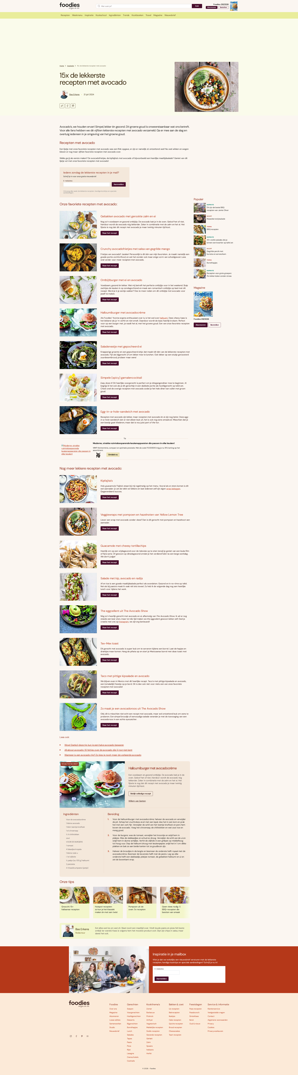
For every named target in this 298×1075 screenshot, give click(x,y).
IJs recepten (174, 1009)
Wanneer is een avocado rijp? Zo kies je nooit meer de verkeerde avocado (102, 754)
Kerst (191, 1020)
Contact (211, 1016)
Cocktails (131, 1061)
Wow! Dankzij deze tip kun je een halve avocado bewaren (94, 744)
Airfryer (149, 1020)
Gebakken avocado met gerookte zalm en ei (128, 216)
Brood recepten (175, 1027)
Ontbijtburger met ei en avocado (121, 280)
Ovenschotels (132, 1057)
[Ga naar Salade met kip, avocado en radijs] (78, 587)
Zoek (197, 6)
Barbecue (150, 1012)
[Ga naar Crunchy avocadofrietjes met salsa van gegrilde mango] (78, 257)
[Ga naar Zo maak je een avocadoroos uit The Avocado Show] (78, 717)
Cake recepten (175, 1020)
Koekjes (172, 1016)
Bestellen (223, 7)
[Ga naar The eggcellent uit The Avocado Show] (78, 619)
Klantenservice (214, 1009)
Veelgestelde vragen (216, 1012)
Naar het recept (109, 233)
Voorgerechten (133, 1012)
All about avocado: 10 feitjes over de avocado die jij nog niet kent (98, 749)
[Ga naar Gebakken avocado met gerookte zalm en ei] (78, 225)
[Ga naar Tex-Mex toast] (78, 652)
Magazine (113, 1012)
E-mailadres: (68, 181)
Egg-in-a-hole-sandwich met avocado (125, 411)
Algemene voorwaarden (218, 1020)
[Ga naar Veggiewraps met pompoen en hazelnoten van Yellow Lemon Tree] (78, 522)
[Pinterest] (82, 1036)
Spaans (149, 1046)
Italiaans (150, 1049)
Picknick (149, 1016)
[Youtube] (87, 1036)
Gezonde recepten (154, 1035)
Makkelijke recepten (154, 1027)
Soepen (130, 1009)
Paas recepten (195, 1009)
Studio (112, 1027)
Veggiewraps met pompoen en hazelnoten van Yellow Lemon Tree (142, 514)
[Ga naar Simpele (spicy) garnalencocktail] (78, 388)
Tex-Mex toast (109, 643)
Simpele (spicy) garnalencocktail (121, 377)
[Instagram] (71, 1036)
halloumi (164, 318)
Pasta (129, 1042)
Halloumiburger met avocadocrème (123, 312)
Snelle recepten (153, 1031)
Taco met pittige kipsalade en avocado (125, 676)
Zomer (149, 1009)
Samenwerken (115, 1023)
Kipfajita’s (107, 480)
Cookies (211, 1027)
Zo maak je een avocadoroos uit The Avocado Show (133, 708)
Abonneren (211, 7)
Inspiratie (70, 66)
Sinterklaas (194, 1016)
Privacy (211, 1023)
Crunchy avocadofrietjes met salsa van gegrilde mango (135, 249)
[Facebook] (76, 1036)
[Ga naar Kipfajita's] (78, 489)
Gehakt (149, 1038)
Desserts (130, 1020)
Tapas (129, 1038)
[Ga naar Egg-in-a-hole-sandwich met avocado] (78, 420)
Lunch (129, 1031)
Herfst (149, 1053)
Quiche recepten (176, 1023)
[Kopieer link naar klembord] (62, 105)
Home (62, 66)
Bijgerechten (132, 1023)
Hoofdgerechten (134, 1016)
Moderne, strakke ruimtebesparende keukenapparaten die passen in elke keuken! (134, 443)
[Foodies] (76, 6)
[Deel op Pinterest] (73, 105)
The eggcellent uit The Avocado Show (124, 611)
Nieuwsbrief (114, 1031)
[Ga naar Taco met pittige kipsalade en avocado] (78, 684)
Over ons (113, 1009)
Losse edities (114, 1020)
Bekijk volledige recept (140, 793)
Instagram (124, 621)
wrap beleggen (173, 488)
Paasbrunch (194, 1012)
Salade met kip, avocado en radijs (122, 578)
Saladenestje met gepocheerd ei (121, 346)
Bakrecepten (174, 1012)
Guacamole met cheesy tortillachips (123, 546)
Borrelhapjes (132, 1027)
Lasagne (130, 1053)
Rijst (129, 1049)
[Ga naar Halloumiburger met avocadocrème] (78, 322)
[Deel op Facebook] (67, 105)
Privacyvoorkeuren (215, 1031)
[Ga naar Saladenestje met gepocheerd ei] (78, 355)
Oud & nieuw (194, 1023)
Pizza (129, 1046)
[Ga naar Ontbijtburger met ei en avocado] (78, 290)
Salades (130, 1035)
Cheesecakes (174, 1031)
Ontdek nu (113, 454)
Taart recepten (175, 1035)
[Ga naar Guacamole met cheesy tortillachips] (78, 554)
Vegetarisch (151, 1023)
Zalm (148, 1042)
